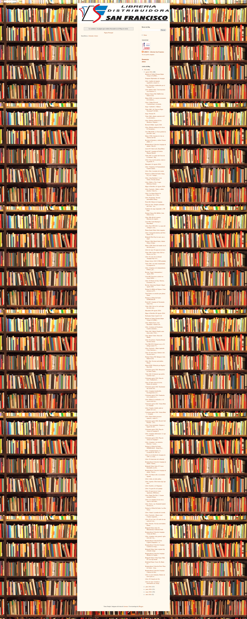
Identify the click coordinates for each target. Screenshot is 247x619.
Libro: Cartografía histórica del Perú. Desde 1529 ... (155, 233)
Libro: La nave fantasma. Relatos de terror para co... (155, 575)
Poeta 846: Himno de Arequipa (153, 202)
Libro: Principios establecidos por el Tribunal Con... (155, 86)
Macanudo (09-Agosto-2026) (153, 310)
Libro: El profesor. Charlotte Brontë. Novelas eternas (155, 340)
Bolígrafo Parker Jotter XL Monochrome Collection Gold (154, 528)
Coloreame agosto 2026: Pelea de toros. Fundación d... (154, 379)
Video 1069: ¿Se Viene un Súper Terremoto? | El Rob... (154, 110)
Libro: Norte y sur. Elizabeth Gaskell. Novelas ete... (155, 504)
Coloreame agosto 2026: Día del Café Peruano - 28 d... (155, 421)
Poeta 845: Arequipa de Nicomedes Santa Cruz (154, 303)
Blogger (141, 606)
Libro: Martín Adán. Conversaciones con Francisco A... (155, 90)
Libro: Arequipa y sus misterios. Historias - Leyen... (154, 443)
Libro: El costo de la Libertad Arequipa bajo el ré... (153, 257)
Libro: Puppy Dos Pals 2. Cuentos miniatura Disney (154, 496)
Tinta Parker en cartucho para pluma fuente (155, 294)
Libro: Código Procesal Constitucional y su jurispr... (153, 103)
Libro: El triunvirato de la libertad (154, 459)
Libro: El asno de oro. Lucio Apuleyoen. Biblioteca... (153, 492)
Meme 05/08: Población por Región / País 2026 (155, 366)
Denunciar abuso (145, 60)
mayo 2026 (149, 592)
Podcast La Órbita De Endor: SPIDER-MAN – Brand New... (154, 447)
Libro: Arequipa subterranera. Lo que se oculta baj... (155, 434)
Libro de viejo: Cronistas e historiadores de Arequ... (152, 582)
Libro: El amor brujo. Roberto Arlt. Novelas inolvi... (155, 353)
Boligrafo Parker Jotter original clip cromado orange (155, 550)
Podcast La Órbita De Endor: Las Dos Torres (155, 509)
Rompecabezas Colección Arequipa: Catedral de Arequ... (155, 545)
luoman (126, 606)
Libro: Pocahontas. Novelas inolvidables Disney (152, 198)
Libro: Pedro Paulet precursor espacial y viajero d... (153, 417)
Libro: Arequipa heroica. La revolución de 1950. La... (153, 451)
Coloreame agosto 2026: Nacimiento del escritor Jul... (155, 387)
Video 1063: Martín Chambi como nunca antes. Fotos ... (154, 332)
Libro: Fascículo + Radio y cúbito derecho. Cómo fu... (154, 190)
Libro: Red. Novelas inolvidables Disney (154, 362)
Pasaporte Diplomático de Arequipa (155, 78)
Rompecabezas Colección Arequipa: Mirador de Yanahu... (155, 554)
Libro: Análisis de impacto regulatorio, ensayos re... (152, 82)
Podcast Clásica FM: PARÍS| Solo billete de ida (154, 94)
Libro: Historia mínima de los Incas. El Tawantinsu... (155, 128)
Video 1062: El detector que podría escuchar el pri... (155, 375)
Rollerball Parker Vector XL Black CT (154, 563)
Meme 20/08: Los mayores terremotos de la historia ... (155, 99)
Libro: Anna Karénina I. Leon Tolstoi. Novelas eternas (153, 178)
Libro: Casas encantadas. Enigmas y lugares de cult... (155, 426)
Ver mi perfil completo (148, 54)
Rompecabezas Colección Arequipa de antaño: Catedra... (155, 462)
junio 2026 (149, 589)
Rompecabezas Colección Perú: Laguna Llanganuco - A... (153, 541)
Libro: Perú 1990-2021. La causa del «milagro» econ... (155, 226)
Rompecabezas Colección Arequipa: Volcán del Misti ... (155, 533)
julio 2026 (149, 587)
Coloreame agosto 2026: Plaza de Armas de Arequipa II (154, 430)
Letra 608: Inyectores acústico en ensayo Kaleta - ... (154, 277)
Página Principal (108, 33)
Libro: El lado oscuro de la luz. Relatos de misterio (153, 383)
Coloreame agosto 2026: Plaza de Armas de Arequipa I (154, 438)
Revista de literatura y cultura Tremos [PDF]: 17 (155, 141)
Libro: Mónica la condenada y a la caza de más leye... (154, 400)
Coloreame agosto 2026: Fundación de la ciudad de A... (155, 396)
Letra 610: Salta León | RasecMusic (155, 149)
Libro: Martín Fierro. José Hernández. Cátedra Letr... (153, 323)
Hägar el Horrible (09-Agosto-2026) (155, 313)
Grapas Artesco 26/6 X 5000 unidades (155, 261)
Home (145, 35)
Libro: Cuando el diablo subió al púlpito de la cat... (154, 409)
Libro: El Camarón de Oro (152, 579)
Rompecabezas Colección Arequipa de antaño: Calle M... (155, 145)
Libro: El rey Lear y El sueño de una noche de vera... (155, 520)
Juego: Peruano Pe (150, 114)
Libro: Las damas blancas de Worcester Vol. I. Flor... (153, 194)
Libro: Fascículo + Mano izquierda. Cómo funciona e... (155, 349)
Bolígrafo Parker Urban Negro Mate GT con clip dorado (155, 558)
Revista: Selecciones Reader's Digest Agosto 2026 (155, 286)
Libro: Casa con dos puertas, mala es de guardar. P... (155, 160)
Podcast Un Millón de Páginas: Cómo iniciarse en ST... (155, 290)
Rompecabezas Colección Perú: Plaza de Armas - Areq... (155, 567)
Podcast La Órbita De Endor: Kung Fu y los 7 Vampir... (155, 174)
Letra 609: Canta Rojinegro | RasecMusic (153, 222)
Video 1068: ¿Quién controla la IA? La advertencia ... (155, 117)
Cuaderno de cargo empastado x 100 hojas (155, 209)
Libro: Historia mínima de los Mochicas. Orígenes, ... (153, 121)
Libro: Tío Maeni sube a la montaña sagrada (155, 475)
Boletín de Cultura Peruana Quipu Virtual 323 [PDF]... (154, 319)
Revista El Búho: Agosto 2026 (153, 125)
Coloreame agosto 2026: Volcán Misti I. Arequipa (155, 413)
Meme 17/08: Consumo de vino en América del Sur (154, 137)
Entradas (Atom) (93, 36)
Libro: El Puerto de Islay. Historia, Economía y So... (154, 281)
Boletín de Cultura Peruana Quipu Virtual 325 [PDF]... (154, 75)
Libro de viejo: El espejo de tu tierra (155, 250)
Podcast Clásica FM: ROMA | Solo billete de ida (154, 214)
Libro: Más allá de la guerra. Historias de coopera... (153, 218)
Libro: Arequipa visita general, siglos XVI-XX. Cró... (155, 537)
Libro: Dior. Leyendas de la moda (154, 171)
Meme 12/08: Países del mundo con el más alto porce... (155, 246)
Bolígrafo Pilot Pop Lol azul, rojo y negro (155, 238)
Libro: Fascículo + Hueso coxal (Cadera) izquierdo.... (153, 516)
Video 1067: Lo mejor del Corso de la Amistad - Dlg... (155, 156)
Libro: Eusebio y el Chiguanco (153, 486)
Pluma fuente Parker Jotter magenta (155, 230)
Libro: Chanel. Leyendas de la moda (155, 512)
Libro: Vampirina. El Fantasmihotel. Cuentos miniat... (155, 167)
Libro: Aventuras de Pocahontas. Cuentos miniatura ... (154, 328)
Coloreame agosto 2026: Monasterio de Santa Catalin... (155, 370)
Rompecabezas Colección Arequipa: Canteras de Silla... (155, 571)
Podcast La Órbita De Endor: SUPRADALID (153, 298)
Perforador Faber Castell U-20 (153, 316)
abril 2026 (149, 594)
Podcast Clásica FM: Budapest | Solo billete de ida (155, 357)
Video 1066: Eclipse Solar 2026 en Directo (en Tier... (154, 253)
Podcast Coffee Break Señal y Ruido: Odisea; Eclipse (155, 242)
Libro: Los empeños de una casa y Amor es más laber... (154, 500)
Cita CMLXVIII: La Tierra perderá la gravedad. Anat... (155, 132)
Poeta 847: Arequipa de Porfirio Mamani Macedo (154, 152)
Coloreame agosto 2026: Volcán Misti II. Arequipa (155, 404)
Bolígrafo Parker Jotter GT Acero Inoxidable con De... (154, 467)
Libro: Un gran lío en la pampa (153, 488)
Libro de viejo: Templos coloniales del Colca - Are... (154, 205)
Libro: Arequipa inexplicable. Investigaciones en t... (153, 392)
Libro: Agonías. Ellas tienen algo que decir (155, 482)
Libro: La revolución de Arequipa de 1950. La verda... (155, 455)
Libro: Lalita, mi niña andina (153, 479)
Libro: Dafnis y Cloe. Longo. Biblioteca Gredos (153, 183)
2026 (145, 70)
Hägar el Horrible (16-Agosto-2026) (155, 186)
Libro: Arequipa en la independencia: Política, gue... (155, 268)
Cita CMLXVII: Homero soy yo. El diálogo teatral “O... (155, 345)
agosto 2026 (149, 72)
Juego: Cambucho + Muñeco (153, 107)
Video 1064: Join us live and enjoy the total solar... (154, 307)
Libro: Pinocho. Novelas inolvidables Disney (155, 524)
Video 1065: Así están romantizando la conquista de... (155, 264)
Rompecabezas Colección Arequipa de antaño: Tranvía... (155, 471)
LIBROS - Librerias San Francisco (154, 52)
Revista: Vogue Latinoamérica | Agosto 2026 (153, 273)
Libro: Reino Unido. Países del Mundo (153, 336)
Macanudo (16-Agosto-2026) (153, 164)
